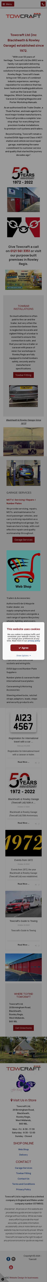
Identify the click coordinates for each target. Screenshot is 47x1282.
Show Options (23, 655)
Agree (24, 647)
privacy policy (34, 640)
